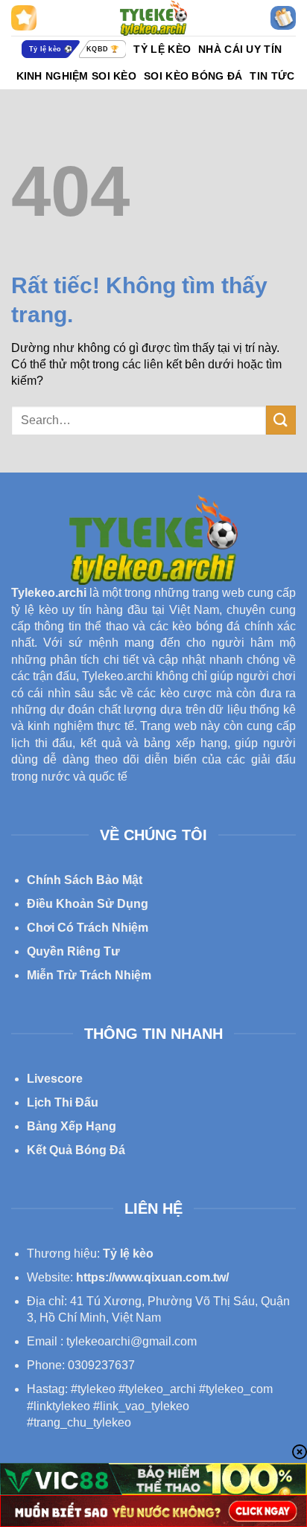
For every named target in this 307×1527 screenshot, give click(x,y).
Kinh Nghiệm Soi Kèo (76, 76)
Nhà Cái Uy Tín (240, 49)
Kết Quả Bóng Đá (76, 1150)
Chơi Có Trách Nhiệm (87, 927)
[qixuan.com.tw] (153, 18)
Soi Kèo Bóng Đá (193, 76)
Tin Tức (272, 76)
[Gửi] (281, 420)
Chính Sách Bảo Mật (84, 880)
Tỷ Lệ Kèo (162, 49)
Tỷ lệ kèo (128, 1253)
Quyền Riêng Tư (73, 951)
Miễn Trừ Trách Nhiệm (89, 975)
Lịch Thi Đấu (62, 1102)
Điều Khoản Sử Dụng (87, 903)
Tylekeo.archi (48, 592)
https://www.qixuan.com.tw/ (152, 1277)
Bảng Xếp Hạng (71, 1126)
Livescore (55, 1078)
